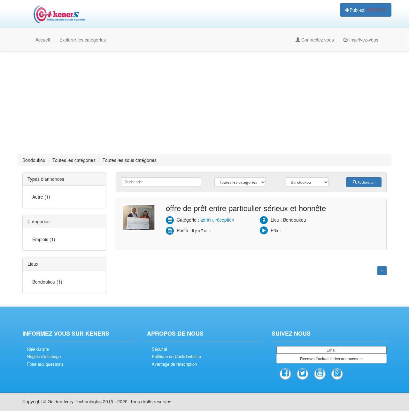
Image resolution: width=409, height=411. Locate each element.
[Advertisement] (204, 103)
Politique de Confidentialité (176, 356)
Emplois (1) (43, 239)
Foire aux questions (45, 364)
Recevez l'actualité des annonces (329, 358)
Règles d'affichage (44, 356)
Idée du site (38, 349)
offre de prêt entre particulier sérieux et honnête (246, 207)
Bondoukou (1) (47, 281)
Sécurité (159, 349)
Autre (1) (41, 197)
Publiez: (368, 10)
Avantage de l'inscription (174, 364)
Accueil (42, 39)
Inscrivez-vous (363, 39)
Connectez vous (317, 39)
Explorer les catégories (82, 39)
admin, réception (217, 220)
